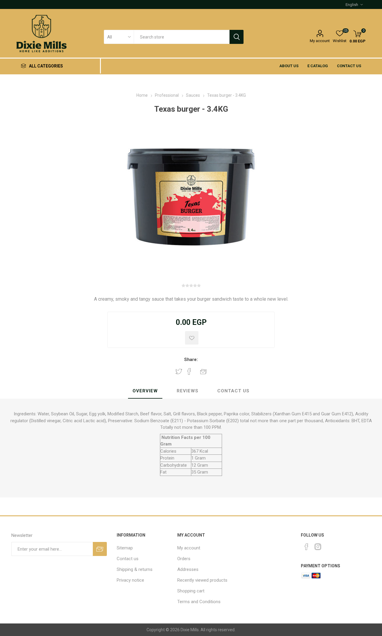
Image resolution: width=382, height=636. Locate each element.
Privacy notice (130, 580)
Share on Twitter (178, 371)
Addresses (187, 569)
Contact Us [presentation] (233, 391)
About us (288, 66)
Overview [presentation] (145, 391)
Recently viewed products (202, 580)
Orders (183, 558)
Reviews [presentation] (187, 391)
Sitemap (125, 548)
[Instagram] (318, 546)
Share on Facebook (189, 371)
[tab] (145, 391)
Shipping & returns (135, 569)
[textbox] (181, 37)
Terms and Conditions (199, 601)
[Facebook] (306, 546)
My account (320, 41)
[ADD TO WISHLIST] (191, 338)
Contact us (349, 66)
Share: (191, 359)
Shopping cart (190, 591)
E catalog (317, 66)
